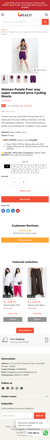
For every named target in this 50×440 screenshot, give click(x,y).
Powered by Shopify (25, 435)
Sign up (39, 415)
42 (29, 170)
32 (29, 165)
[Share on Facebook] (3, 211)
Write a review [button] (25, 240)
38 (14, 170)
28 (14, 165)
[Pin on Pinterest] (18, 211)
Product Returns (33, 429)
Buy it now (25, 199)
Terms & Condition (17, 429)
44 (36, 170)
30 (21, 165)
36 (43, 165)
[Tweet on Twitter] (8, 211)
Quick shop (12, 313)
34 (36, 165)
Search (8, 426)
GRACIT (7, 100)
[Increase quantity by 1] (23, 182)
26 (7, 165)
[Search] (45, 22)
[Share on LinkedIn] (13, 211)
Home (3, 30)
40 (21, 170)
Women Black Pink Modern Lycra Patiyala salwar (11, 305)
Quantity (4, 176)
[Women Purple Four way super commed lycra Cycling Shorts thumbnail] (4, 79)
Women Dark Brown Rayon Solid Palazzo (37, 305)
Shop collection (25, 330)
